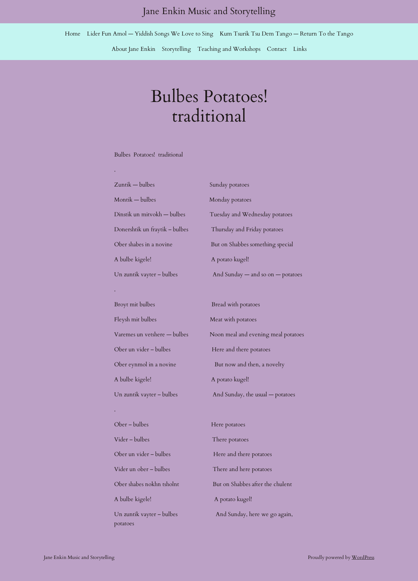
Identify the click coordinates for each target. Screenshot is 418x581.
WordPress (363, 557)
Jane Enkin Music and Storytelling (209, 11)
